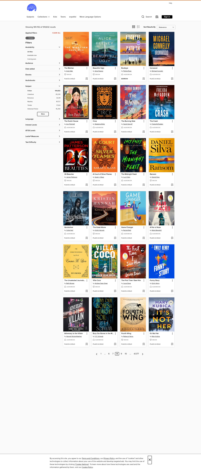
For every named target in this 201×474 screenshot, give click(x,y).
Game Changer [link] (127, 227)
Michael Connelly (157, 71)
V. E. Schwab (99, 336)
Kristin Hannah (99, 230)
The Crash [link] (154, 121)
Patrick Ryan (127, 71)
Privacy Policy (109, 458)
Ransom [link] (153, 174)
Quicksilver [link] (68, 227)
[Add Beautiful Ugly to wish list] (115, 78)
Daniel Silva (155, 177)
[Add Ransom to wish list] (172, 185)
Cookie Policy (87, 467)
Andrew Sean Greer (101, 283)
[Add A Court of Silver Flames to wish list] (115, 185)
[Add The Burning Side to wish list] (143, 131)
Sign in (167, 17)
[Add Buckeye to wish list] (143, 78)
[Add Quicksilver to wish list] (86, 238)
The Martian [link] (69, 68)
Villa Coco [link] (97, 280)
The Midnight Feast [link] (129, 174)
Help (170, 3)
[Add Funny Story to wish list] (172, 291)
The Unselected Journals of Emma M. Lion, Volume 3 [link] (75, 280)
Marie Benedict (157, 230)
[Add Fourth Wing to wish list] (143, 344)
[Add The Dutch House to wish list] (86, 131)
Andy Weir (69, 71)
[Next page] (142, 353)
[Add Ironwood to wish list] (172, 78)
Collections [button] (43, 17)
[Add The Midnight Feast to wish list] (143, 185)
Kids (55, 17)
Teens (63, 17)
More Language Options (90, 17)
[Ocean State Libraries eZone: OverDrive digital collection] (32, 8)
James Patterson (71, 177)
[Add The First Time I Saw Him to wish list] (143, 291)
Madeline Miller (100, 124)
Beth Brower (70, 283)
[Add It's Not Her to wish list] (172, 344)
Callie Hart (69, 230)
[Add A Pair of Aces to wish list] (172, 238)
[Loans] (157, 17)
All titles (30, 52)
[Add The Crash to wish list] (172, 131)
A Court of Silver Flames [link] (102, 174)
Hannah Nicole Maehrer (74, 336)
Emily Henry (155, 283)
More (43, 114)
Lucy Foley (126, 177)
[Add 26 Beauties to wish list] (86, 185)
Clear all (56, 33)
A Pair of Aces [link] (155, 227)
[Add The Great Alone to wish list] (115, 238)
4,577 (136, 354)
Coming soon (31, 59)
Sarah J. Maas (99, 177)
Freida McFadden (157, 124)
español (72, 17)
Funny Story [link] (154, 280)
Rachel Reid (127, 230)
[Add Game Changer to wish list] (143, 238)
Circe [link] (95, 121)
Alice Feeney (99, 71)
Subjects (30, 17)
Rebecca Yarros (128, 336)
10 (126, 354)
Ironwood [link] (153, 68)
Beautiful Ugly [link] (98, 68)
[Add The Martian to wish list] (86, 78)
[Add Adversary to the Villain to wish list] (86, 344)
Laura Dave (127, 283)
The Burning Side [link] (128, 121)
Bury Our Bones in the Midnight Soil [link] (103, 334)
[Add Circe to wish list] (115, 131)
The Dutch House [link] (71, 121)
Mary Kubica (156, 336)
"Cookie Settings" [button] (82, 464)
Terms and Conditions (90, 458)
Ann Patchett (70, 124)
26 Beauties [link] (69, 174)
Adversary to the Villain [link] (73, 334)
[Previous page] (96, 353)
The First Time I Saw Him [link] (131, 280)
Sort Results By (150, 27)
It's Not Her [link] (154, 334)
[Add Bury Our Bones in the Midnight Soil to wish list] (115, 344)
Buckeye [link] (124, 68)
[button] (146, 17)
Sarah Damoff (127, 124)
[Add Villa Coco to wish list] (115, 291)
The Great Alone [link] (99, 227)
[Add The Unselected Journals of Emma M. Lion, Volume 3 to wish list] (86, 291)
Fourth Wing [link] (126, 334)
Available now (32, 55)
